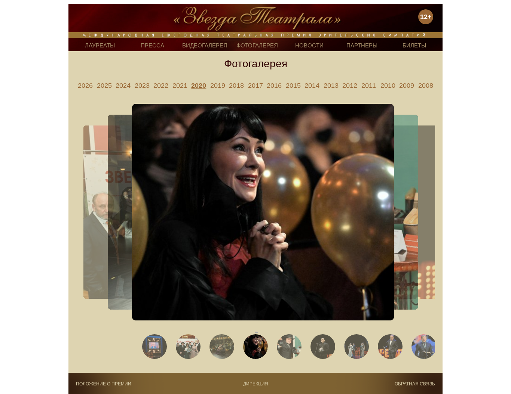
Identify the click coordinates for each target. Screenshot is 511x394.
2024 (123, 85)
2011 (368, 85)
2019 (217, 85)
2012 (349, 85)
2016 (274, 85)
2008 (425, 85)
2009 (406, 85)
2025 (104, 85)
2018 (236, 85)
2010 (387, 85)
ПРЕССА (152, 45)
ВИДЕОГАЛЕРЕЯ (204, 45)
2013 (331, 85)
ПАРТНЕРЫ (361, 45)
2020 (198, 85)
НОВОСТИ (309, 45)
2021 (179, 85)
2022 (160, 85)
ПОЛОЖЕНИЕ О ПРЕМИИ (103, 384)
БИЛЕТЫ (414, 45)
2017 (255, 85)
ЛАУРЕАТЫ (100, 45)
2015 (293, 85)
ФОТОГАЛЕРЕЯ (257, 45)
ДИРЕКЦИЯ (255, 384)
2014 (312, 85)
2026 (85, 85)
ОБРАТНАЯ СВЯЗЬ (415, 384)
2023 (142, 85)
